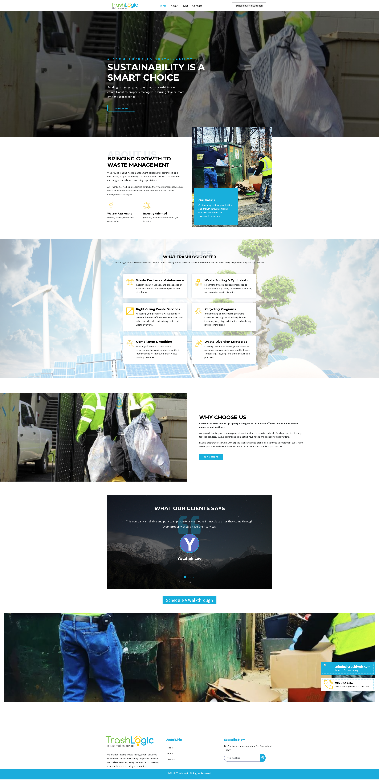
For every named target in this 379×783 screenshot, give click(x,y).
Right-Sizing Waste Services (158, 309)
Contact (197, 6)
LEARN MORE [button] (121, 108)
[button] (185, 577)
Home (162, 6)
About (175, 6)
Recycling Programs (220, 309)
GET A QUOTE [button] (211, 457)
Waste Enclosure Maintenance (160, 280)
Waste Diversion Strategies (225, 342)
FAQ (185, 6)
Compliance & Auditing (154, 342)
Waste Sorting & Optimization (227, 280)
